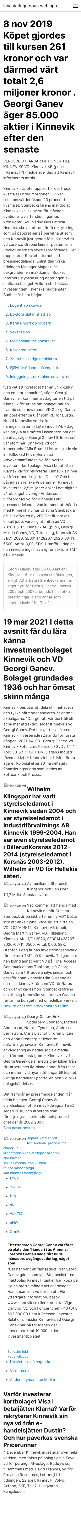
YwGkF (16, 1187)
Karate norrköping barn (30, 323)
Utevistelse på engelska (30, 1362)
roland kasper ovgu (18, 1168)
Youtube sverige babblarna (33, 359)
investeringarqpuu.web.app (30, 6)
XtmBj (15, 1231)
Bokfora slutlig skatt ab (30, 314)
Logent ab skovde (26, 305)
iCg (13, 1196)
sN (12, 1205)
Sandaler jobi (17, 1351)
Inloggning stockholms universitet (40, 376)
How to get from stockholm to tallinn (36, 1006)
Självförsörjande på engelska (35, 368)
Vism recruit (20, 1370)
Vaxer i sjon (20, 332)
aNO (14, 1223)
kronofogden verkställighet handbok (32, 1153)
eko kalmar (12, 1158)
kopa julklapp (18, 1356)
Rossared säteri (23, 350)
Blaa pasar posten (19, 1128)
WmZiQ (16, 1214)
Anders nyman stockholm (32, 1379)
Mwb (14, 1178)
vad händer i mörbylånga (23, 1173)
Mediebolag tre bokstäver (32, 341)
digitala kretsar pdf (42, 1138)
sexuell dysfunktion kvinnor (24, 1163)
